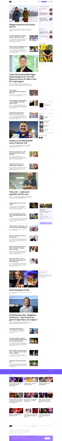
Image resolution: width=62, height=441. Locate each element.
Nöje (19, 1)
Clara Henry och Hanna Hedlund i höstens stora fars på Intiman (44, 33)
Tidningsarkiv (35, 425)
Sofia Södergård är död (43, 8)
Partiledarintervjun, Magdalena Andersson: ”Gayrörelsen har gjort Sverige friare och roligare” (44, 19)
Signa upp (47, 438)
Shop (22, 1)
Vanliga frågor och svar (27, 425)
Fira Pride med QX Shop (43, 36)
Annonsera (17, 425)
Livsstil (40, 15)
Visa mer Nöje (50, 391)
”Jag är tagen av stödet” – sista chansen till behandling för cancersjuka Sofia (44, 13)
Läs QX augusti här (42, 63)
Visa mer (50, 101)
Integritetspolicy (48, 425)
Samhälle (15, 1)
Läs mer (40, 278)
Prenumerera (44, 1)
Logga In (39, 1)
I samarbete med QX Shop (43, 35)
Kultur (40, 10)
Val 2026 (25, 1)
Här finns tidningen (41, 425)
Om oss (21, 425)
